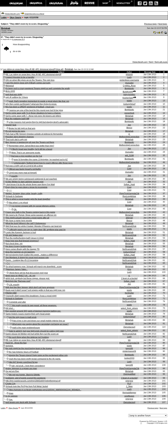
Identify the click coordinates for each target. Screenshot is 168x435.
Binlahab (5, 28)
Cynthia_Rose (129, 86)
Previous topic (150, 24)
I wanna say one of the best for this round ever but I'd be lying (36, 110)
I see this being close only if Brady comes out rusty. (28, 83)
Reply (151, 62)
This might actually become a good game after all (27, 218)
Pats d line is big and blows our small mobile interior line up (38, 321)
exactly (14, 176)
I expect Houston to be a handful (20, 77)
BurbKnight (128, 92)
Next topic (162, 24)
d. (129, 134)
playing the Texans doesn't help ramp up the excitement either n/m (38, 355)
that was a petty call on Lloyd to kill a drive (24, 166)
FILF (129, 383)
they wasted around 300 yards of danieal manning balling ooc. (33, 311)
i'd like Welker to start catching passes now (24, 182)
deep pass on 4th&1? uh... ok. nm (20, 275)
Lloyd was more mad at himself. (23, 173)
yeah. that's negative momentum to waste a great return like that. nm (39, 101)
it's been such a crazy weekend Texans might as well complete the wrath (38, 88)
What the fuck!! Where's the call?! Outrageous (26, 223)
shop (105, 3)
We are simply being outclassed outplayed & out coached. (31, 179)
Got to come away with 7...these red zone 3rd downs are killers (33, 116)
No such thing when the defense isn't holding (29, 337)
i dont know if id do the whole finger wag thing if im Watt (30, 184)
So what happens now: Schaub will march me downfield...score (34, 266)
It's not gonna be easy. (15, 131)
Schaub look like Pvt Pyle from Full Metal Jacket (27, 386)
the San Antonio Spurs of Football (24, 352)
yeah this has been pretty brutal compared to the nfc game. (35, 359)
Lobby (4, 17)
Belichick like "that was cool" (18, 281)
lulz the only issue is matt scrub (22, 317)
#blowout (10, 86)
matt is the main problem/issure (26, 327)
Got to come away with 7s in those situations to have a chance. (33, 113)
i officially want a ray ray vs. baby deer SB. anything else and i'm (37, 229)
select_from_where (129, 308)
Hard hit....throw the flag (16, 343)
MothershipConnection (129, 137)
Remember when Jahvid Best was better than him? (31, 146)
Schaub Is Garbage (14, 196)
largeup (74, 3)
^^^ (10, 191)
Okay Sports (15, 17)
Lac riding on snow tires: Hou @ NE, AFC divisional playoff (29, 69)
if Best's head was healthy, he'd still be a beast (31, 149)
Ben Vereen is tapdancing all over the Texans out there (30, 142)
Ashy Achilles (129, 94)
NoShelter (129, 293)
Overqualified (129, 374)
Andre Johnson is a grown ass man (21, 368)
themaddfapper (129, 393)
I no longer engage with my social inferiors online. (33, 206)
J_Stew (129, 386)
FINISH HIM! (11, 293)
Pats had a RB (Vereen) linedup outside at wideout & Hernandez (34, 134)
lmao (11, 393)
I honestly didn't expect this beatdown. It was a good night (31, 296)
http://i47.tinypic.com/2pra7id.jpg (23, 362)
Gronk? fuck (11, 125)
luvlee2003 (129, 358)
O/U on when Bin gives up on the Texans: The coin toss (30, 80)
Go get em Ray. (12, 371)
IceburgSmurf (129, 104)
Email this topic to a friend (34, 14)
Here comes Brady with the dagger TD (23, 249)
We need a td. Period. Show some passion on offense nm (31, 215)
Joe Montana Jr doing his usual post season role (27, 257)
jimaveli (129, 74)
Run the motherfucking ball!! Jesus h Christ (25, 238)
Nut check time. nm (14, 243)
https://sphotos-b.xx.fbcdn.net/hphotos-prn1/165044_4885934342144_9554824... (45, 390)
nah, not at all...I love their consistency (28, 366)
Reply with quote (161, 62)
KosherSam (128, 98)
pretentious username (129, 80)
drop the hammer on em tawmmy (20, 252)
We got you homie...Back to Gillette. (24, 375)
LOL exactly (14, 284)
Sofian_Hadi (129, 184)
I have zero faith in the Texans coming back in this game (30, 212)
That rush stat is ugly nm (16, 139)
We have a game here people (19, 220)
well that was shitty (14, 94)
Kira (129, 269)
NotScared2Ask (129, 226)
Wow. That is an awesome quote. (26, 153)
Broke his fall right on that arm (22, 128)
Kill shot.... (10, 308)
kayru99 (129, 348)
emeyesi (129, 381)
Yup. (11, 399)
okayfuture (56, 3)
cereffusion (129, 396)
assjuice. (9, 346)
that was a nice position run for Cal (26, 156)
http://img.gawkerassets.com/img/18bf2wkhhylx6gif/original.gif (33, 381)
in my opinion (12, 396)
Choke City (10, 383)
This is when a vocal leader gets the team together (28, 199)
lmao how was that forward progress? (22, 241)
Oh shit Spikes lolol (14, 235)
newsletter (123, 3)
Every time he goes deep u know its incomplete (26, 187)
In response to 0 (18, 39)
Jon (129, 125)
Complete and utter (17, 302)
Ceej (129, 168)
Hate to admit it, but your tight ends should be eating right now (36, 331)
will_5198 (129, 155)
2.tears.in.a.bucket (129, 278)
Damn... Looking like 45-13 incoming (22, 260)
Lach (129, 77)
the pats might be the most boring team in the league (29, 348)
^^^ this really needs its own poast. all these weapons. (33, 305)
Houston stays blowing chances (20, 137)
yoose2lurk (129, 113)
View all (59, 69)
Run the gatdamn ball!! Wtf (17, 119)
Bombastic (129, 88)
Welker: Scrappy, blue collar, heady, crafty (24, 193)
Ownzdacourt (129, 327)
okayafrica (36, 3)
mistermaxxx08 (129, 257)
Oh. (15, 209)
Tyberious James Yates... (17, 269)
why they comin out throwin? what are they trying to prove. (31, 104)
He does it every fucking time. (19, 246)
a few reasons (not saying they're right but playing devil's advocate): (39, 122)
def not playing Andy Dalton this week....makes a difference (32, 255)
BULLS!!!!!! (10, 91)
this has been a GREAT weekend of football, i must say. (30, 107)
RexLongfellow (129, 196)
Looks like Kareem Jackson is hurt (21, 232)
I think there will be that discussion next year (28, 273)
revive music (89, 3)
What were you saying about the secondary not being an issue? (40, 324)
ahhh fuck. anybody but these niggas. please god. (28, 278)
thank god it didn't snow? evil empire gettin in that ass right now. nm (35, 290)
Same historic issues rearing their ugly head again (28, 314)
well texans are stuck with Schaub (21, 402)
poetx (129, 100)
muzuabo (129, 83)
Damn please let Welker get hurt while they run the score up (32, 334)
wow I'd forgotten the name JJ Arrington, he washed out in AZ (41, 159)
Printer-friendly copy (12, 14)
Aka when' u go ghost (18, 202)
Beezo (129, 128)
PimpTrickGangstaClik (129, 193)
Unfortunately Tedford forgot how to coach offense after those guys (43, 163)
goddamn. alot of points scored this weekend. (26, 378)
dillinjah (129, 218)
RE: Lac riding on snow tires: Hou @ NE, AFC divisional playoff (33, 74)
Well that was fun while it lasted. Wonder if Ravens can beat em (34, 226)
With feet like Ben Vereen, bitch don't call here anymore (30, 287)
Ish (129, 340)
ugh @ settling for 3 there (17, 97)
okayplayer (16, 3)
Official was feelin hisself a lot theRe (25, 169)
